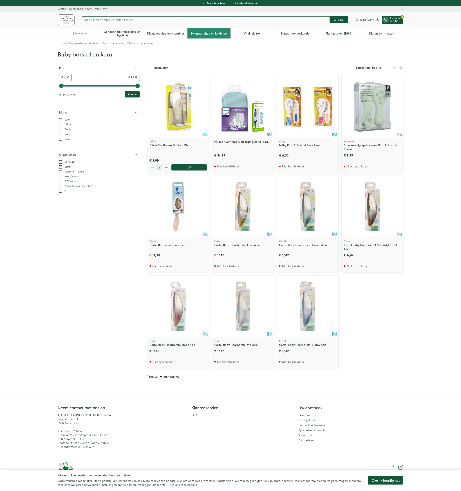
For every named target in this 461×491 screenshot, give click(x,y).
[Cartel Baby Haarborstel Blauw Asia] (308, 306)
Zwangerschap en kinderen (84, 43)
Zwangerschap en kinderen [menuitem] (210, 34)
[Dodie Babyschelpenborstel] (178, 206)
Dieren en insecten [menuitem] (386, 34)
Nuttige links (306, 420)
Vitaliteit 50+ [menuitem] (259, 34)
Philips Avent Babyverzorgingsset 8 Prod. (241, 142)
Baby (106, 43)
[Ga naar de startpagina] (66, 19)
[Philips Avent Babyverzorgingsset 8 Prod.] (243, 107)
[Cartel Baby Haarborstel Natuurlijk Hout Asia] (372, 206)
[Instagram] (400, 467)
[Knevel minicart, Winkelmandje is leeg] (385, 20)
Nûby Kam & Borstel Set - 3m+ (299, 145)
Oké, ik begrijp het (386, 480)
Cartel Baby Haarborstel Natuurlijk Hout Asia (370, 247)
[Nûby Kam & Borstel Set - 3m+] (308, 107)
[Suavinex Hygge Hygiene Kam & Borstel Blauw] (372, 107)
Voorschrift (101, 9)
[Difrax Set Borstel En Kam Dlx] (178, 107)
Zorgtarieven (306, 440)
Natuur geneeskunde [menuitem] (299, 34)
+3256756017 (78, 431)
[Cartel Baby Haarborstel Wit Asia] (243, 306)
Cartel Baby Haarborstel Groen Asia (303, 245)
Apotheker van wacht (312, 430)
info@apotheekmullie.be (91, 435)
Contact (62, 9)
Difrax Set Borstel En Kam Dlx (168, 145)
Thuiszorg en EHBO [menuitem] (343, 34)
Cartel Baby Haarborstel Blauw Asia (302, 345)
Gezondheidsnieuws (80, 9)
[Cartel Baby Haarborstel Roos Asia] (178, 306)
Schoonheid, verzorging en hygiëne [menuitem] (124, 33)
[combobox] (206, 19)
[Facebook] (393, 467)
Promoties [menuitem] (81, 33)
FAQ (194, 415)
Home (61, 43)
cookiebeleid (189, 485)
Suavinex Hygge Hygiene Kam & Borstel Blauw (370, 147)
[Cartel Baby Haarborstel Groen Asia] (308, 206)
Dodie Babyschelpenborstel (167, 245)
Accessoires (118, 43)
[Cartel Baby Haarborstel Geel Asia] (243, 206)
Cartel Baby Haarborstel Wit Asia (236, 345)
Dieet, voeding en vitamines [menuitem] (167, 34)
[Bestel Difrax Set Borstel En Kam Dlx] (189, 167)
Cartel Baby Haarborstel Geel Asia (237, 245)
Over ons (304, 415)
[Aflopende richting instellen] (401, 67)
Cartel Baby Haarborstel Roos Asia (172, 345)
